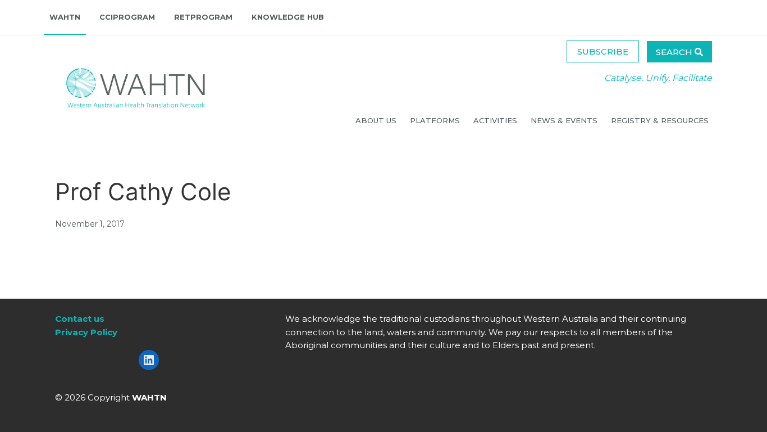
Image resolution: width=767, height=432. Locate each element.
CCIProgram (127, 16)
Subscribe (602, 51)
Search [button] (675, 52)
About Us (377, 120)
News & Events (565, 120)
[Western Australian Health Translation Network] (124, 84)
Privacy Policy (86, 332)
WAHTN (64, 16)
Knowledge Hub (288, 16)
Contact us (79, 318)
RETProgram (203, 16)
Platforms (436, 120)
